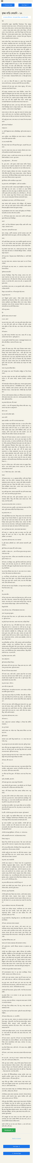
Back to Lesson (16, 1139)
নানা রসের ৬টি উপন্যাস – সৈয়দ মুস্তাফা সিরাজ (11, 17)
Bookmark (8, 1130)
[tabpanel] (16, 576)
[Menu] (2, 1)
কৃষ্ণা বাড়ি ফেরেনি (24, 17)
